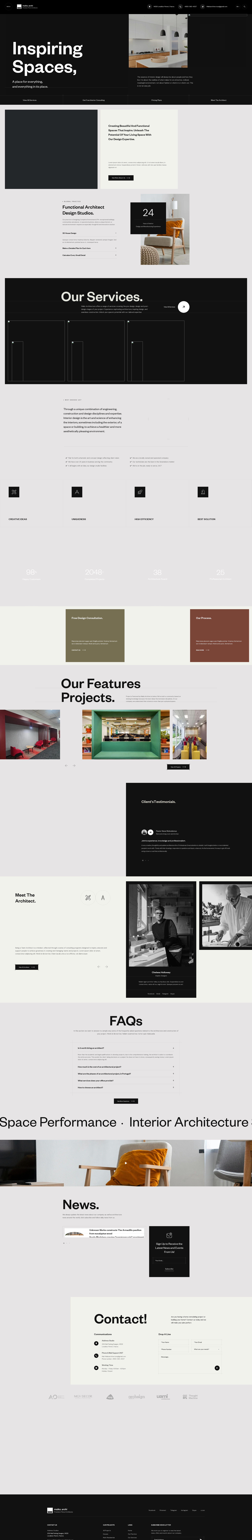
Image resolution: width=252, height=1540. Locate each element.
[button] (148, 860)
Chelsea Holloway (161, 972)
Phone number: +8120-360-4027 (113, 1359)
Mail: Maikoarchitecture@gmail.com (114, 1356)
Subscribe (169, 1268)
